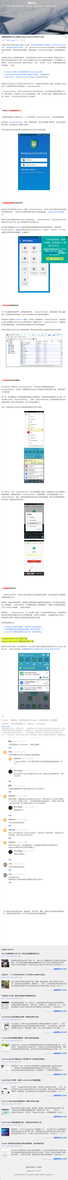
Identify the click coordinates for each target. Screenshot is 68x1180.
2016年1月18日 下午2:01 (29, 851)
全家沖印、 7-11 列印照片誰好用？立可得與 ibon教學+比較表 (23, 975)
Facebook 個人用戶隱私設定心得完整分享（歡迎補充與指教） (23, 1059)
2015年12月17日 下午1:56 (19, 741)
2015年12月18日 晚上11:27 (30, 807)
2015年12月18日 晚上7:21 (22, 819)
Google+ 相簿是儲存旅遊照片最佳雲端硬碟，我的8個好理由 (22, 1143)
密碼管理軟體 (44, 720)
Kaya (10, 752)
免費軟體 (14, 720)
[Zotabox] (0, 1179)
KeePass (18, 227)
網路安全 (31, 724)
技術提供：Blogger (35, 1167)
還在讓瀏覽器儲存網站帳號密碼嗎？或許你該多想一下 (24, 629)
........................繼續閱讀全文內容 (55, 969)
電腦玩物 (31, 3)
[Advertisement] (34, 20)
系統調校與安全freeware (28, 720)
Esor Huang (18, 771)
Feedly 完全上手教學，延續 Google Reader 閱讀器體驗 (21, 1080)
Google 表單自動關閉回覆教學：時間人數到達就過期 (20, 1038)
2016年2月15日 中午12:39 (19, 864)
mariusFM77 (38, 1171)
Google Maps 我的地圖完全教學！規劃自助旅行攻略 (20, 1017)
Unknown (17, 758)
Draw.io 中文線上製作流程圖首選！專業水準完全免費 (20, 1101)
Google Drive (19, 319)
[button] (65, 37)
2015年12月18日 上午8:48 (29, 770)
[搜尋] (65, 3)
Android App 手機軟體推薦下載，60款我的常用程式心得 (21, 1122)
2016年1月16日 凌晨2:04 (22, 842)
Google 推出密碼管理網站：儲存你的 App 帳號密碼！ (23, 627)
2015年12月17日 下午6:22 (19, 752)
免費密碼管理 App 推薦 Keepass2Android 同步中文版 (41, 649)
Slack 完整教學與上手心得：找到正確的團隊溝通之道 (20, 953)
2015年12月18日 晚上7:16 (19, 785)
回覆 (9, 747)
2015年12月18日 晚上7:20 (22, 796)
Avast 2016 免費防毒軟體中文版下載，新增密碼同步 (23, 632)
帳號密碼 (54, 720)
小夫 (10, 864)
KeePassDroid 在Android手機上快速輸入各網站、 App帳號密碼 (27, 74)
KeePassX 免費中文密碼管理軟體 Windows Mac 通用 (23, 72)
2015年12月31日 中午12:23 (23, 830)
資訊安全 (5, 724)
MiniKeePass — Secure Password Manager (20, 77)
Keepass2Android (16, 122)
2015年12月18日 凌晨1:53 (27, 758)
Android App (40, 724)
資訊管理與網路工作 (18, 724)
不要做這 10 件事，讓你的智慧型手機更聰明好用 (18, 996)
